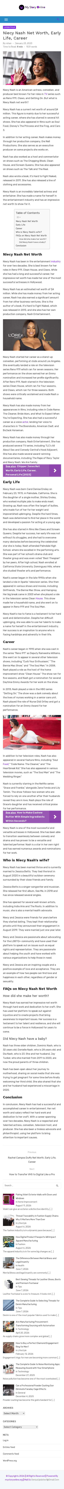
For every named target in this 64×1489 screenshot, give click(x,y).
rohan (8, 43)
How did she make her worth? (32, 239)
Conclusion (21, 245)
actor (25, 422)
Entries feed (9, 1447)
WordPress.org (10, 1460)
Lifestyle (9, 27)
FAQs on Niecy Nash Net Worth (31, 235)
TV (45, 94)
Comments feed (11, 1454)
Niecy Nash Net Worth (27, 221)
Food (5, 764)
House (39, 598)
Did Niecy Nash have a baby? (32, 242)
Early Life (20, 224)
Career (19, 228)
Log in (5, 1440)
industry (56, 261)
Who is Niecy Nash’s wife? (29, 232)
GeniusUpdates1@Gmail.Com (45, 1480)
